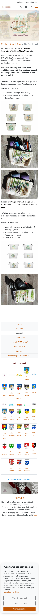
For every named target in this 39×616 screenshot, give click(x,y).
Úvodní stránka (7, 44)
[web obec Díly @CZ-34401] (34, 410)
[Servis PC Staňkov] (34, 374)
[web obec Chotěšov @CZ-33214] (26, 411)
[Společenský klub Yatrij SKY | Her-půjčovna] (19, 488)
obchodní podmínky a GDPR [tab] (19, 356)
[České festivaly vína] (12, 375)
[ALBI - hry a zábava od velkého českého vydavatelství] (12, 405)
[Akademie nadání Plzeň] (19, 375)
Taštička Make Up (19, 51)
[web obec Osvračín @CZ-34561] (26, 446)
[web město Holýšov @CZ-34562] (11, 411)
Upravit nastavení (19, 598)
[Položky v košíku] (26, 6)
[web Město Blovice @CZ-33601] (4, 387)
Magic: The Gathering (20, 202)
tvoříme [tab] (19, 328)
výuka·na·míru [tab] (19, 346)
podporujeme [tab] (19, 337)
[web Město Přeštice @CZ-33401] (26, 386)
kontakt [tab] (19, 351)
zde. (35, 515)
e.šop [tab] (19, 324)
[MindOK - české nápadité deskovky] (19, 405)
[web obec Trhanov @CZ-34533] (34, 445)
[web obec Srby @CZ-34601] (34, 426)
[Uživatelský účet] (21, 6)
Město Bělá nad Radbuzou (19, 396)
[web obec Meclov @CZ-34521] (19, 411)
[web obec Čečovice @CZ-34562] (11, 462)
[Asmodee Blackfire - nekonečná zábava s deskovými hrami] (4, 404)
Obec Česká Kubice (4, 436)
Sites (19, 44)
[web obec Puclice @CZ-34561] (19, 446)
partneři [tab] (19, 333)
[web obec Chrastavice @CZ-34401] (27, 462)
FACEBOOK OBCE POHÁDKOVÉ (19, 479)
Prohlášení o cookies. (11, 592)
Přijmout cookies (19, 609)
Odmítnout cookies (19, 603)
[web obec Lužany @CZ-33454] (19, 462)
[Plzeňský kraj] (34, 404)
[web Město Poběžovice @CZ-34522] (11, 427)
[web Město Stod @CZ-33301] (34, 386)
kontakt (19, 497)
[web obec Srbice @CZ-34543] (26, 427)
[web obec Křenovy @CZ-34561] (19, 426)
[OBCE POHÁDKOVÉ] (6, 7)
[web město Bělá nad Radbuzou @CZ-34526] (19, 387)
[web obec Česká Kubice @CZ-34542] (4, 427)
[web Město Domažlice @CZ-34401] (11, 387)
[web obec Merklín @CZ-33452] (4, 446)
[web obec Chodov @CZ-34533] (11, 445)
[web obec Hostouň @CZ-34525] (4, 411)
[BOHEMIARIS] (4, 375)
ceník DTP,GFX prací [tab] (20, 342)
